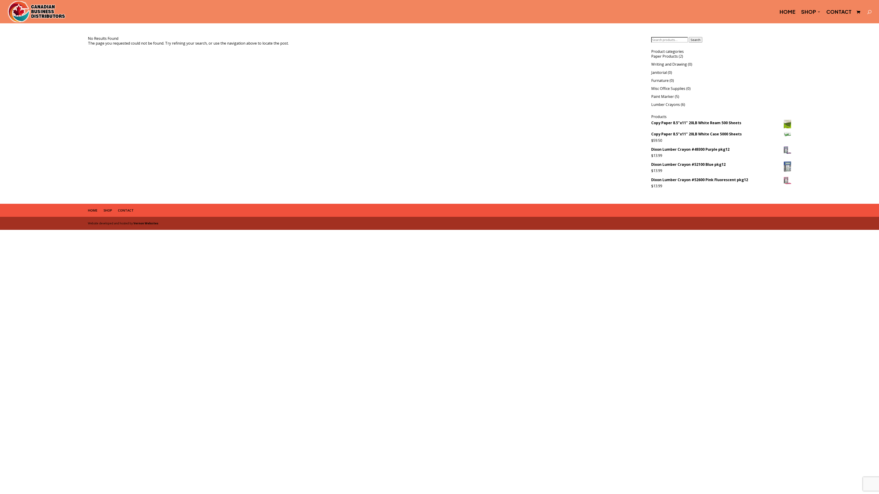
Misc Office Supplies (668, 88)
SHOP (808, 12)
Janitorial (659, 72)
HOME (787, 12)
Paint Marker (662, 96)
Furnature (660, 80)
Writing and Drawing (669, 64)
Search (695, 40)
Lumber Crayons (665, 104)
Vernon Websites (145, 223)
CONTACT (839, 12)
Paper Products (664, 56)
